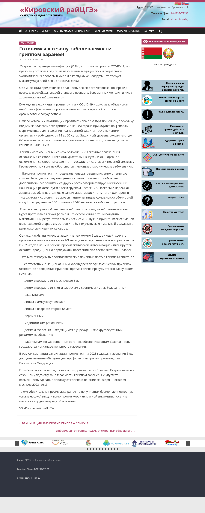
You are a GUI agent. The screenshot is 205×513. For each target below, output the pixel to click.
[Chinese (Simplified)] (179, 3)
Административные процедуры (73, 31)
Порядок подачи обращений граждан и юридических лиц (172, 86)
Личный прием (104, 31)
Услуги (46, 31)
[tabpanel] (33, 443)
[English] (183, 3)
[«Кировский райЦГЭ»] (20, 31)
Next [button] (188, 443)
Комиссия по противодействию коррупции (174, 129)
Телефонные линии (128, 31)
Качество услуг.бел (173, 212)
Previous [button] (17, 443)
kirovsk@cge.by (179, 19)
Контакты (149, 31)
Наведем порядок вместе (170, 169)
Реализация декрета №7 (171, 111)
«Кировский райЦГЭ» (59, 9)
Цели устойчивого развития (168, 154)
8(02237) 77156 (179, 13)
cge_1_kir (39, 59)
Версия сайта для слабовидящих (166, 41)
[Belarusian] (176, 3)
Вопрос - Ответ (176, 197)
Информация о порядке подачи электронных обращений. (96, 430)
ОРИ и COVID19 (27, 43)
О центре (30, 31)
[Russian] (187, 3)
